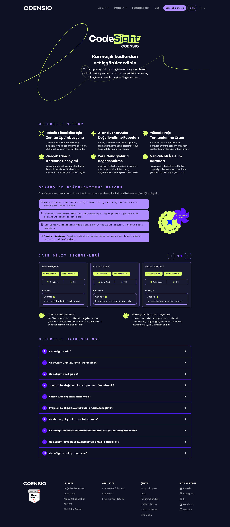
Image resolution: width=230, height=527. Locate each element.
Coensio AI (107, 493)
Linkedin (187, 488)
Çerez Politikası (149, 509)
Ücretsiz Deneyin (175, 7)
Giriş (192, 7)
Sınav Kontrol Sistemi (113, 499)
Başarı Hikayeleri (140, 7)
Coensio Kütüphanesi (113, 488)
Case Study (69, 493)
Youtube (187, 509)
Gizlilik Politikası (149, 504)
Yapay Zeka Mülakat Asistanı (74, 501)
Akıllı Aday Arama (73, 509)
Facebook (188, 504)
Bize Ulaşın (146, 514)
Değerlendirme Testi (74, 488)
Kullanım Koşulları (150, 499)
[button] (103, 8)
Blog (157, 7)
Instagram (188, 493)
